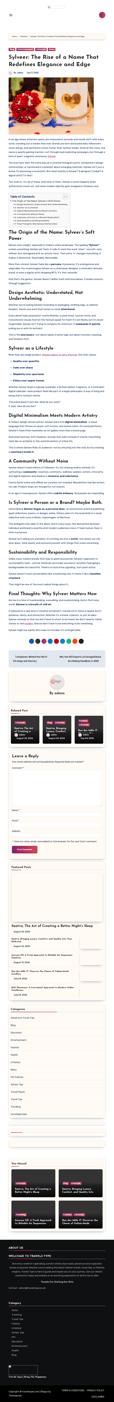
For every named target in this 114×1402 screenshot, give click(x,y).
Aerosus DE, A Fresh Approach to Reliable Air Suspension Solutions (33, 1223)
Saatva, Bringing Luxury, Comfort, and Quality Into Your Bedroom (77, 1192)
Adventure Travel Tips (22, 1018)
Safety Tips (17, 1084)
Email (15, 820)
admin (20, 73)
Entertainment (25, 49)
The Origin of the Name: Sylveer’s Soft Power (36, 201)
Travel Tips (16, 1099)
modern (29, 623)
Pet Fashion (17, 1077)
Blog (12, 49)
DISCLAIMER (98, 1396)
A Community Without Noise (30, 214)
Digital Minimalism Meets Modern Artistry (37, 211)
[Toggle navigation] (11, 15)
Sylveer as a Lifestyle (27, 207)
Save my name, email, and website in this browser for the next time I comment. (55, 841)
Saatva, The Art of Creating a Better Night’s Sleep (52, 926)
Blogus (44, 1391)
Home (15, 1310)
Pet (13, 1337)
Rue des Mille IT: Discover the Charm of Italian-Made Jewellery (80, 1223)
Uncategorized (19, 1114)
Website (16, 831)
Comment (18, 768)
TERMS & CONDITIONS (72, 1390)
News (51, 49)
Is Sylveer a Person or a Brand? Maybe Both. (38, 217)
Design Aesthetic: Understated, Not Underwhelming (42, 204)
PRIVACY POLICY (95, 1390)
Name (15, 810)
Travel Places (18, 1092)
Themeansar (15, 1395)
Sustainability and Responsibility (33, 220)
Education (16, 1032)
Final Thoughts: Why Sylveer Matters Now (37, 224)
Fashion (83, 721)
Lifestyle (41, 49)
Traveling (16, 1106)
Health (14, 1055)
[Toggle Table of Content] (64, 196)
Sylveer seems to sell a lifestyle (59, 354)
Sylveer (52, 156)
